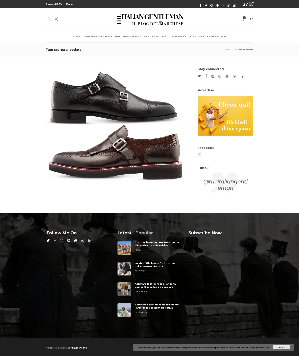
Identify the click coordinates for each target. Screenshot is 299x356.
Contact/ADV (54, 4)
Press (69, 4)
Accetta (282, 347)
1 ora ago (139, 250)
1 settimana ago (142, 291)
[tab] (124, 232)
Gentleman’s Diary (127, 36)
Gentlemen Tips (154, 36)
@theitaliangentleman (225, 184)
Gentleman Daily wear (97, 36)
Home (76, 36)
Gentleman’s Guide (182, 36)
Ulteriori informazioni (259, 347)
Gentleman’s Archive (212, 36)
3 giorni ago (140, 270)
